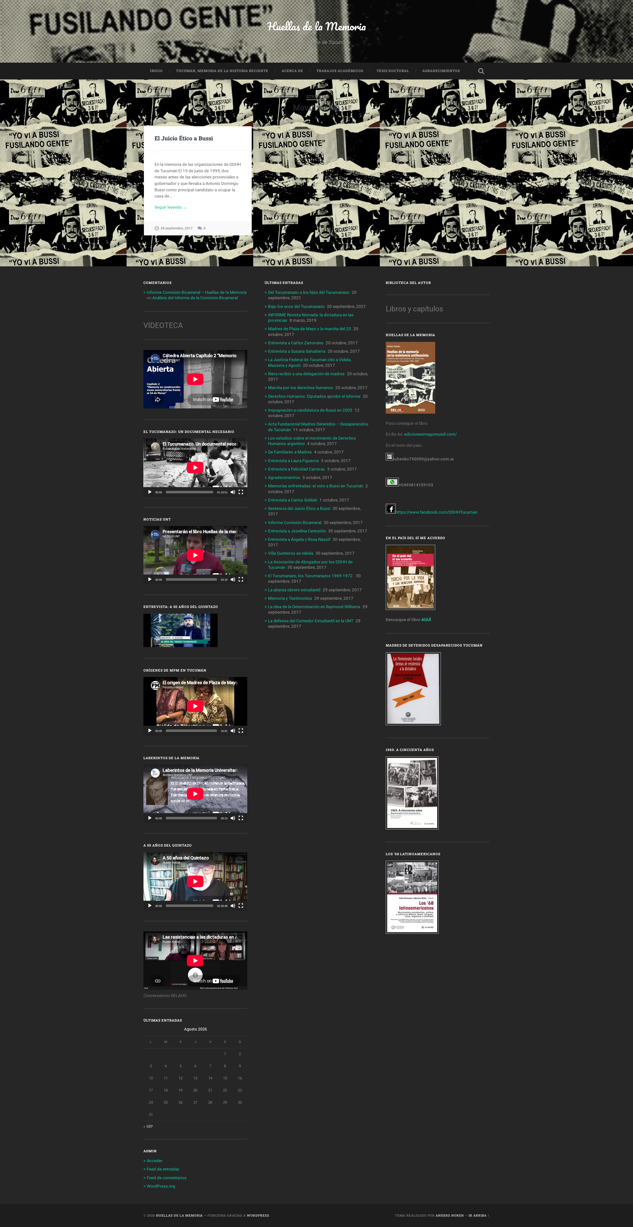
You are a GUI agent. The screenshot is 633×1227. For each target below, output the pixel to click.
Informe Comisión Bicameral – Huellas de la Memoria (197, 292)
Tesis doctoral (393, 71)
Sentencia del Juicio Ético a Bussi (299, 508)
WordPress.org (161, 1186)
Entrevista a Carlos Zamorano (295, 342)
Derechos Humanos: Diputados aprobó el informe (314, 396)
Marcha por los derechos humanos (300, 387)
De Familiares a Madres (290, 452)
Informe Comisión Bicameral (294, 522)
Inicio (156, 71)
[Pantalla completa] (240, 492)
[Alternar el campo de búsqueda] (481, 71)
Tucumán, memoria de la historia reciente (222, 71)
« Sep (148, 1126)
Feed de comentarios (166, 1177)
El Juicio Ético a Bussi (184, 138)
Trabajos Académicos (339, 71)
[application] (195, 467)
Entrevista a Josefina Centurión (297, 530)
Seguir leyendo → (171, 207)
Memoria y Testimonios (290, 598)
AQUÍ (426, 619)
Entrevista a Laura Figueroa (293, 460)
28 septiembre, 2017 (176, 228)
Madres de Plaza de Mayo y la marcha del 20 (309, 328)
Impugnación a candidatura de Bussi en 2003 (310, 410)
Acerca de (292, 71)
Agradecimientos (441, 71)
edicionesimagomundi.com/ (430, 434)
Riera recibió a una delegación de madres (306, 373)
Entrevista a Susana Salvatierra (296, 351)
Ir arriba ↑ (479, 1215)
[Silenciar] (232, 492)
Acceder (154, 1160)
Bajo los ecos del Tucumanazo (296, 306)
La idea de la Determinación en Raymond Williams (314, 606)
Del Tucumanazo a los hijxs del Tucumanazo (308, 292)
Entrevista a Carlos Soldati (292, 500)
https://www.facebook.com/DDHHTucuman (436, 512)
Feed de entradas (163, 1169)
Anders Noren (450, 1215)
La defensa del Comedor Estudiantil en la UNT (310, 620)
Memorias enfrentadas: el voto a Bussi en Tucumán (315, 485)
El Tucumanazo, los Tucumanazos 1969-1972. (311, 575)
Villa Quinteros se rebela (290, 553)
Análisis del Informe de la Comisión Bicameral (195, 297)
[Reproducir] (149, 492)
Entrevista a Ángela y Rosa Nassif (299, 539)
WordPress (258, 1215)
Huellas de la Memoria (316, 26)
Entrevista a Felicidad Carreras (296, 469)
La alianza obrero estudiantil (294, 589)
